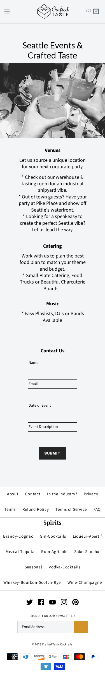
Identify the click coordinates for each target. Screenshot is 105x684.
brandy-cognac (18, 536)
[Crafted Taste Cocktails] (52, 11)
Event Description (43, 427)
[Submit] (81, 627)
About (12, 494)
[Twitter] (29, 602)
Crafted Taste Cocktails (57, 644)
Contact (32, 494)
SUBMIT (52, 453)
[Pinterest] (75, 602)
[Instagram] (64, 602)
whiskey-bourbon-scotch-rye (32, 582)
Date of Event (40, 405)
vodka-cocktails (64, 567)
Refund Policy (35, 509)
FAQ (97, 509)
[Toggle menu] (7, 11)
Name (33, 363)
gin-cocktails (53, 536)
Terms (10, 509)
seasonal (33, 567)
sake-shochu (86, 552)
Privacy (91, 494)
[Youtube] (52, 602)
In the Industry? (62, 494)
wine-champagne (84, 582)
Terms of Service (71, 509)
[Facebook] (41, 602)
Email (33, 384)
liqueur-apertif (87, 536)
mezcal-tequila (20, 552)
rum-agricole (54, 552)
